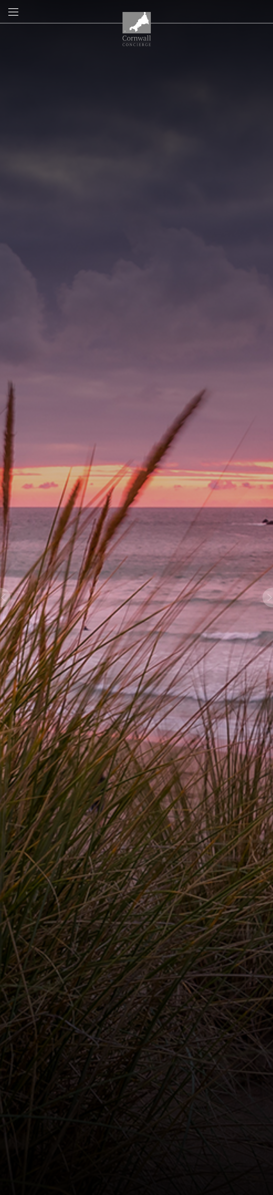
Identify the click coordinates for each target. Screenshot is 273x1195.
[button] (5, 597)
